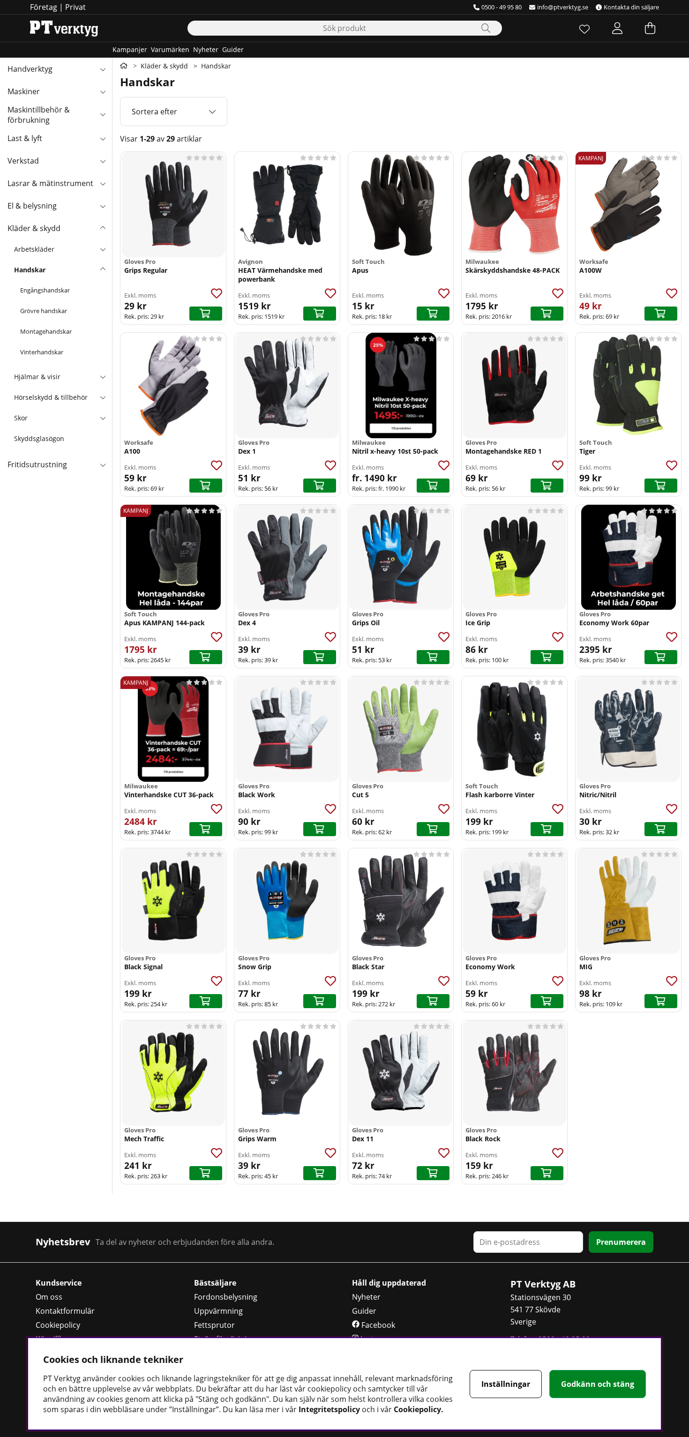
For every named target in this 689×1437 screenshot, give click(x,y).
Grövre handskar (43, 311)
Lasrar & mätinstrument (50, 183)
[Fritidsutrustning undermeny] (102, 464)
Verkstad (23, 161)
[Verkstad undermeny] (102, 160)
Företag (43, 7)
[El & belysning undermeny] (102, 205)
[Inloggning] (617, 28)
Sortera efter (154, 111)
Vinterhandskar (41, 352)
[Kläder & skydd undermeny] (102, 228)
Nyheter (205, 49)
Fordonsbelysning (225, 1297)
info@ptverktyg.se (562, 7)
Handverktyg (29, 69)
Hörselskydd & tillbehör (51, 397)
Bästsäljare (215, 1283)
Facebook (377, 1325)
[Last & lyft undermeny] (102, 138)
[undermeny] (102, 249)
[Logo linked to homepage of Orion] (64, 28)
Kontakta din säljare (631, 7)
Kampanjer (129, 49)
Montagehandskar (46, 331)
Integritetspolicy (329, 1409)
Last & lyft (24, 138)
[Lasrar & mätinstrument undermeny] (102, 183)
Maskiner (23, 91)
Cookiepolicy (58, 1325)
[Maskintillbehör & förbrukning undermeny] (102, 114)
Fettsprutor (214, 1325)
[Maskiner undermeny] (102, 91)
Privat (75, 7)
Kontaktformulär (65, 1311)
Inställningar (505, 1384)
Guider (233, 49)
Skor (21, 417)
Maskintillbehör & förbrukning (38, 115)
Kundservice (59, 1283)
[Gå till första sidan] (123, 65)
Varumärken (170, 49)
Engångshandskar (45, 290)
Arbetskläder (34, 249)
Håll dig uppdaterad (389, 1283)
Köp (205, 314)
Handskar (29, 269)
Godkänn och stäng (597, 1384)
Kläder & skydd (33, 228)
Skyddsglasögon (39, 438)
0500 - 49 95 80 (501, 7)
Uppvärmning (218, 1311)
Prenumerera (621, 1242)
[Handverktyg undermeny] (102, 69)
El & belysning (32, 206)
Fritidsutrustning (37, 464)
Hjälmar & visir (37, 376)
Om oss (49, 1297)
